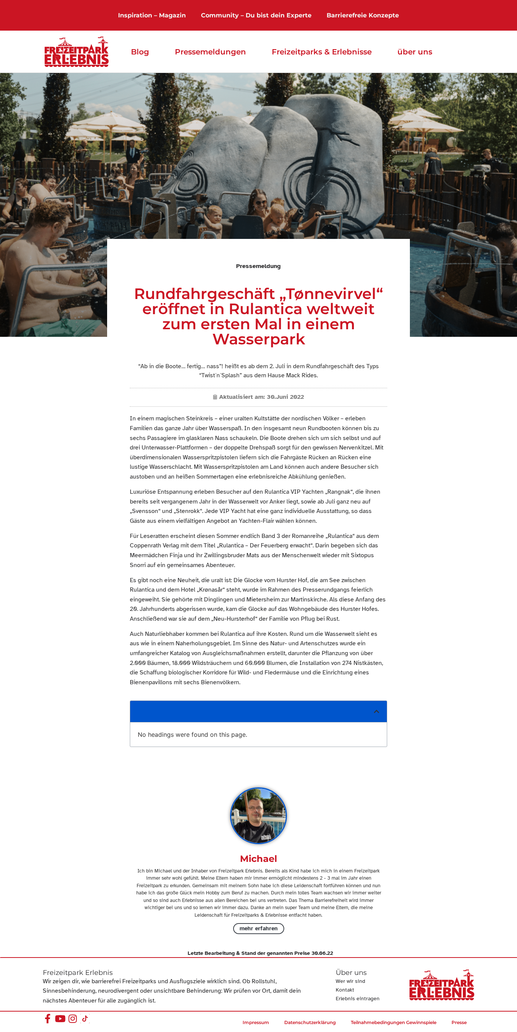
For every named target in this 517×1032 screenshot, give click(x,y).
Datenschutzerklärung (310, 1022)
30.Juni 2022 (285, 397)
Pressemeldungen (210, 51)
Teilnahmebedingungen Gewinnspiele (393, 1022)
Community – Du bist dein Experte (256, 15)
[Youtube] (60, 1018)
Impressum (256, 1022)
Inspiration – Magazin (152, 15)
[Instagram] (72, 1018)
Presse (459, 1022)
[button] (376, 711)
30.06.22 (322, 953)
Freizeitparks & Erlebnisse (322, 51)
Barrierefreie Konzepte (363, 15)
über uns (414, 51)
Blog (140, 51)
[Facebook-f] (47, 1018)
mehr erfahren (259, 928)
